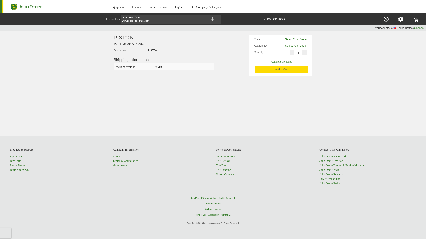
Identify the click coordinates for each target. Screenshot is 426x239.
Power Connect (225, 174)
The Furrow (223, 160)
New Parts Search (274, 18)
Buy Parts (15, 160)
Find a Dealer (18, 165)
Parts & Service (158, 7)
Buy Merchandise (330, 178)
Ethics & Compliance (125, 160)
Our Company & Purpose (206, 7)
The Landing (223, 169)
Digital (179, 7)
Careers (117, 156)
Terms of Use (200, 214)
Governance (120, 165)
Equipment (118, 7)
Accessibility (213, 214)
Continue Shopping (281, 61)
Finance (136, 7)
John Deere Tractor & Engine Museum (342, 165)
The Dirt (221, 165)
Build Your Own (19, 169)
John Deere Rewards (332, 174)
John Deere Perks (330, 183)
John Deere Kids (329, 169)
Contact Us (226, 214)
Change (419, 28)
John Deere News (226, 156)
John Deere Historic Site (334, 156)
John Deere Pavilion (331, 160)
